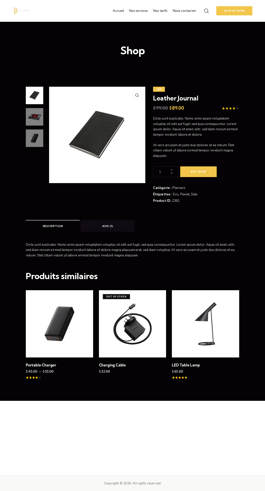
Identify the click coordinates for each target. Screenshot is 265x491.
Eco (175, 194)
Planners (178, 188)
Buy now (198, 171)
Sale (194, 194)
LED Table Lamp (186, 365)
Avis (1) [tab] (107, 226)
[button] (136, 95)
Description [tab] (53, 226)
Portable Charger (41, 365)
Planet (185, 194)
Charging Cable (112, 365)
